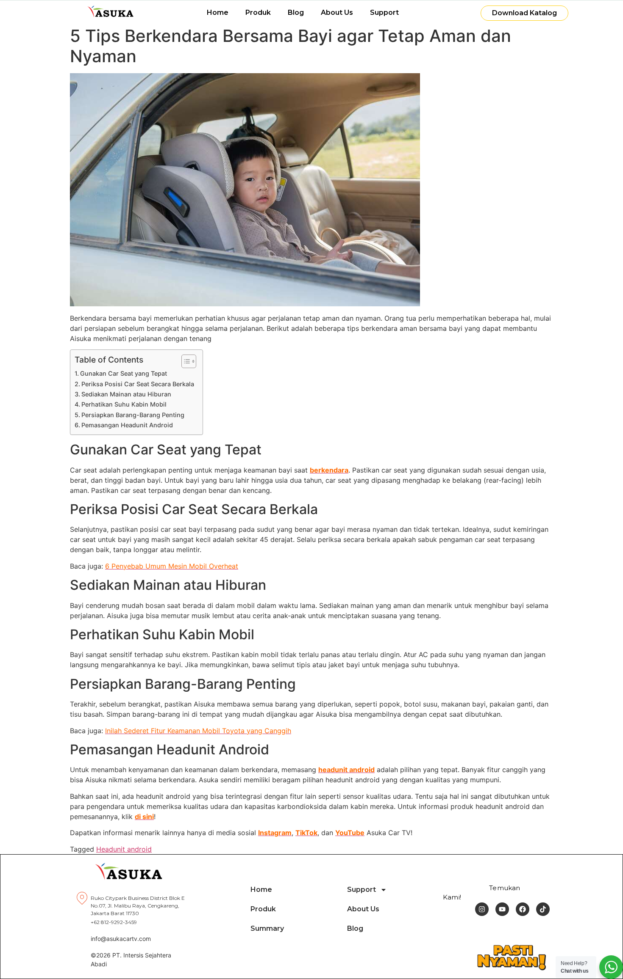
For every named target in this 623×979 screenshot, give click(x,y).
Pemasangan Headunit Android (127, 425)
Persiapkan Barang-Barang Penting (132, 414)
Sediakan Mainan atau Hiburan (126, 394)
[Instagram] (482, 909)
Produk (258, 12)
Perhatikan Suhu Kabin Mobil (124, 404)
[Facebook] (522, 909)
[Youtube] (502, 909)
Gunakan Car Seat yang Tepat (123, 373)
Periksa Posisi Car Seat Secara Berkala (137, 384)
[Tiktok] (543, 909)
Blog (296, 12)
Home (217, 12)
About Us (337, 12)
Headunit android (124, 849)
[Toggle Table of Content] (184, 361)
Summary (267, 928)
